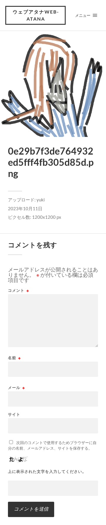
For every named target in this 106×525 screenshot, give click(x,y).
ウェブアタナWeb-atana (36, 15)
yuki (41, 199)
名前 (14, 358)
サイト (14, 414)
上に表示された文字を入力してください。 (47, 471)
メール (16, 388)
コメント (18, 290)
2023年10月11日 (25, 208)
